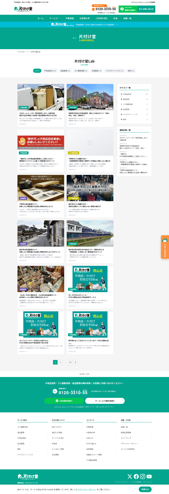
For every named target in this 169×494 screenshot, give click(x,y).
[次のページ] (75, 362)
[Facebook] (136, 476)
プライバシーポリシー (61, 407)
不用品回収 (50, 71)
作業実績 (70, 18)
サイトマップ (147, 482)
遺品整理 (65, 71)
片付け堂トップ (23, 52)
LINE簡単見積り (66, 400)
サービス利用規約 (77, 407)
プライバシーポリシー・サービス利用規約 (143, 2)
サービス (53, 18)
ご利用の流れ (101, 18)
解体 (131, 71)
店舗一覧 (127, 18)
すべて (37, 71)
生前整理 (96, 71)
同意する (145, 489)
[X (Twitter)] (129, 476)
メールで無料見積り (106, 400)
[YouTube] (149, 476)
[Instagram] (142, 476)
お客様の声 (84, 18)
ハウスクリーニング (114, 71)
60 (70, 362)
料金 (115, 18)
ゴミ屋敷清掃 (81, 71)
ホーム (41, 18)
